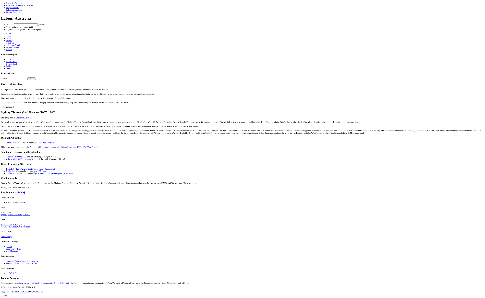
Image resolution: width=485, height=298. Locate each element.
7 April (4, 212)
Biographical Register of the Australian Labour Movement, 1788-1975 (58, 147)
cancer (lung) (6, 237)
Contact (9, 38)
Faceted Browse (12, 47)
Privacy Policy (27, 291)
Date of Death (11, 64)
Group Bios (10, 43)
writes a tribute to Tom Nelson (18, 159)
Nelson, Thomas (12, 173)
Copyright (5, 291)
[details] (21, 192)
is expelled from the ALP (16, 157)
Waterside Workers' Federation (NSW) (21, 263)
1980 (15, 224)
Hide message (7, 107)
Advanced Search (13, 45)
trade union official (13, 249)
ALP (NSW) (11, 273)
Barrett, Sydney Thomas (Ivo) (19, 169)
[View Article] (92, 147)
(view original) (48, 143)
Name (8, 59)
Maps (8, 68)
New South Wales (15, 215)
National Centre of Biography (28, 283)
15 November (6, 224)
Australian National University (57, 283)
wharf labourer (12, 251)
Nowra (4, 227)
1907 (10, 212)
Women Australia (13, 12)
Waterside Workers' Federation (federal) (22, 261)
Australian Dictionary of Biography (20, 5)
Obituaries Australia (14, 3)
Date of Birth (11, 62)
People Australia (12, 8)
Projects (9, 40)
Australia (26, 215)
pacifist (9, 247)
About (8, 36)
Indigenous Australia (14, 10)
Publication (10, 66)
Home (8, 34)
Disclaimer (15, 291)
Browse (9, 50)
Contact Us (38, 291)
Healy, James (11, 171)
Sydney (4, 215)
